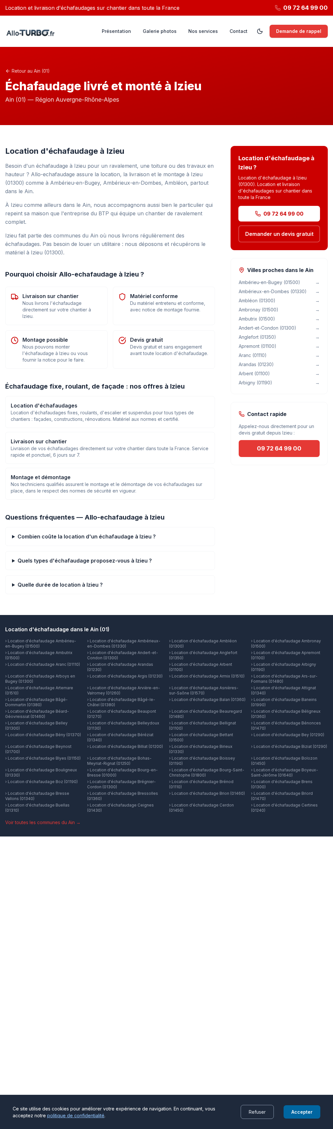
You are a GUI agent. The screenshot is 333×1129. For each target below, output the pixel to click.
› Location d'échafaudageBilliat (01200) (125, 746)
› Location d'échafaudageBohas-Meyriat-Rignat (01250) (119, 761)
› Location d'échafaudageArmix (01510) (207, 676)
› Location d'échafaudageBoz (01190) (41, 781)
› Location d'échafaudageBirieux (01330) (201, 749)
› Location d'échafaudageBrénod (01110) (201, 784)
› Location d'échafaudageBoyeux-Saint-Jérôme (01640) (284, 772)
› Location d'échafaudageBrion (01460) (207, 793)
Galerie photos (160, 31)
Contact (238, 31)
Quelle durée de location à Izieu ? (60, 584)
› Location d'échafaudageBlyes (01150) (43, 758)
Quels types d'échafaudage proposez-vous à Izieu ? (85, 560)
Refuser (257, 1112)
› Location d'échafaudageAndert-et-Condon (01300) (122, 655)
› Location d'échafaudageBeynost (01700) (38, 749)
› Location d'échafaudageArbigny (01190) (283, 667)
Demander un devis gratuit (279, 234)
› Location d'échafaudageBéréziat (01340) (120, 737)
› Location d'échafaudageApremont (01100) (285, 655)
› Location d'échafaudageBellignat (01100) (202, 726)
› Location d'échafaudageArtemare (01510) (39, 690)
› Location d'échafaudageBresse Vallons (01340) (37, 796)
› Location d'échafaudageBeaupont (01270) (121, 714)
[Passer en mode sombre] (260, 31)
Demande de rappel (298, 31)
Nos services (203, 31)
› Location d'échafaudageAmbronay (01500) (286, 643)
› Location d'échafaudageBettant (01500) (201, 737)
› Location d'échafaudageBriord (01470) (282, 796)
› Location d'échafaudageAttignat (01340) (283, 690)
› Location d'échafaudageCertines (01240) (284, 808)
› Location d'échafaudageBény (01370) (43, 734)
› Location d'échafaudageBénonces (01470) (286, 726)
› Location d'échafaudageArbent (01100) (200, 667)
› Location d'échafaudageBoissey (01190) (202, 761)
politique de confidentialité (75, 1115)
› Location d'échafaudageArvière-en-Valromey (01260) (123, 690)
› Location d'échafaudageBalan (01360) (207, 699)
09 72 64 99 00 (283, 213)
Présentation (116, 31)
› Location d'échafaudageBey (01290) (287, 734)
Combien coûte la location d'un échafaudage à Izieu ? (87, 536)
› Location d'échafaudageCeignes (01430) (120, 808)
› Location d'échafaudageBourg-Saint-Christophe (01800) (206, 772)
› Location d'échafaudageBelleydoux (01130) (123, 726)
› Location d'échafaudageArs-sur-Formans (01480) (284, 679)
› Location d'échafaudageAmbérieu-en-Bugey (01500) (40, 643)
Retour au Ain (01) (31, 71)
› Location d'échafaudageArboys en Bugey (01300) (40, 679)
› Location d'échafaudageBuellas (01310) (37, 808)
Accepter (302, 1112)
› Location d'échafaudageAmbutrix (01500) (39, 655)
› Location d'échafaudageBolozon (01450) (284, 761)
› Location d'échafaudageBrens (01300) (282, 784)
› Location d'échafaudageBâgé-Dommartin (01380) (36, 702)
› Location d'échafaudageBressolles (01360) (122, 796)
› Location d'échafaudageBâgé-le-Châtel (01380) (121, 702)
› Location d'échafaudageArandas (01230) (120, 667)
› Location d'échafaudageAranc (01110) (42, 664)
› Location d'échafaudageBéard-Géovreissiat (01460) (37, 714)
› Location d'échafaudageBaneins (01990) (284, 702)
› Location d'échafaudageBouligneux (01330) (41, 772)
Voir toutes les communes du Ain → (43, 822)
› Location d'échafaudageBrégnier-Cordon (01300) (121, 784)
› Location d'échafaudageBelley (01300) (36, 726)
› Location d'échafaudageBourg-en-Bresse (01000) (122, 772)
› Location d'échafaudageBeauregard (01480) (205, 714)
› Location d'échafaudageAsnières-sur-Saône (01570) (203, 690)
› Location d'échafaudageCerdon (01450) (201, 808)
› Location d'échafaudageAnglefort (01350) (203, 655)
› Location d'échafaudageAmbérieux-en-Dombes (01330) (123, 643)
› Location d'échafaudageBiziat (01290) (289, 746)
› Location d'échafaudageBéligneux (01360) (286, 714)
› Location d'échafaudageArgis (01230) (125, 676)
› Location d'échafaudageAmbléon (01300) (203, 643)
